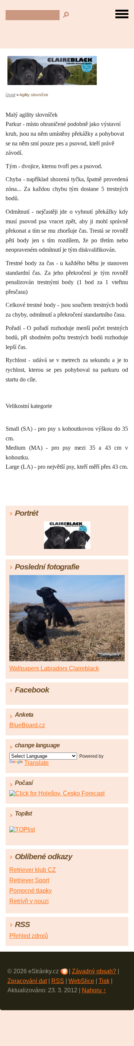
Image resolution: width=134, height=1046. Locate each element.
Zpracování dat (27, 981)
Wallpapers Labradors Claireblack (54, 668)
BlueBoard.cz (27, 725)
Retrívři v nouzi (29, 901)
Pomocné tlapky (30, 891)
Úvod (10, 94)
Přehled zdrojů (28, 936)
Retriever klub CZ (32, 870)
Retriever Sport (29, 880)
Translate (36, 763)
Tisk (104, 981)
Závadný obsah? (94, 971)
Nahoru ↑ (94, 990)
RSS (57, 981)
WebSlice (81, 981)
